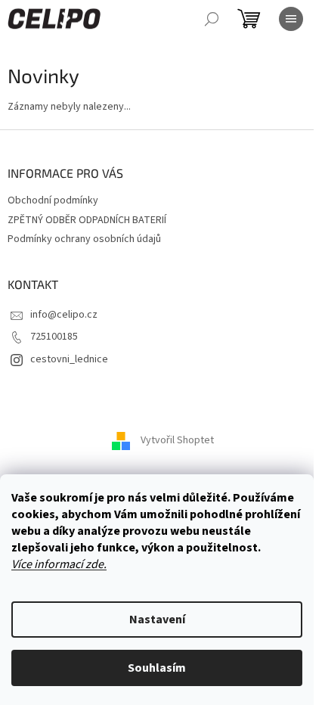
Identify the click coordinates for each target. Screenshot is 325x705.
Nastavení (157, 619)
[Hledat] (212, 19)
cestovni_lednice (69, 359)
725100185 (54, 336)
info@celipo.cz (64, 314)
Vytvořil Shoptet (177, 441)
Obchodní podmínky (53, 200)
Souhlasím (157, 668)
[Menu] (291, 19)
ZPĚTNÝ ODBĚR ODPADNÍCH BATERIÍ (87, 220)
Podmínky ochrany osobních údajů (84, 239)
